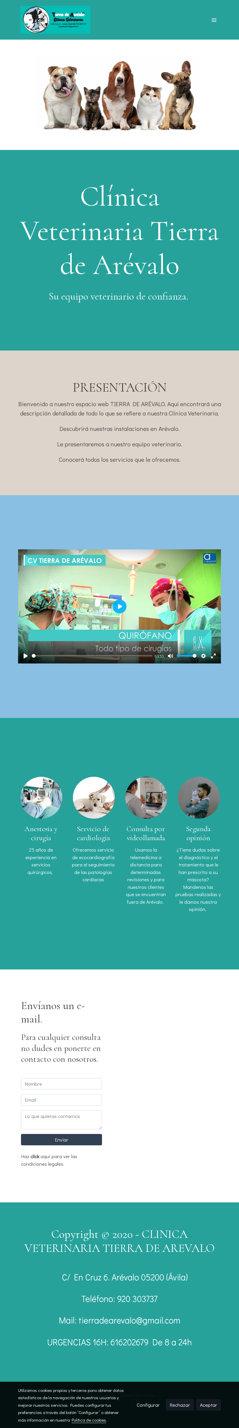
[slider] (92, 656)
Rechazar (180, 1405)
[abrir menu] (214, 20)
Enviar (61, 1139)
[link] (55, 20)
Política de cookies (89, 1420)
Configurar (148, 1405)
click (35, 1156)
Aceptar (208, 1405)
